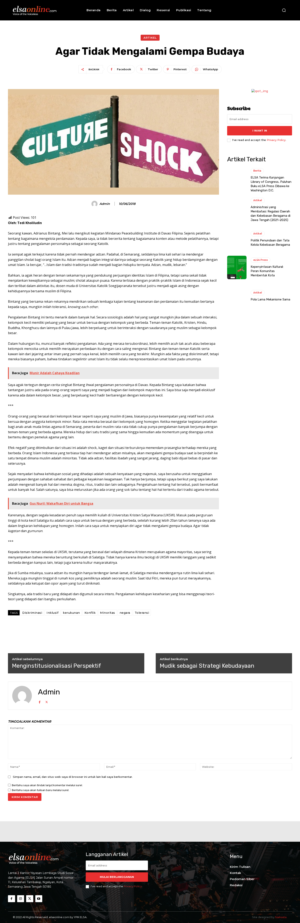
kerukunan (71, 613)
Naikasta (281, 917)
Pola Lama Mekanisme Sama (270, 299)
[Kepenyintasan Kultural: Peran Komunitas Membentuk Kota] (237, 267)
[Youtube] (38, 898)
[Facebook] (39, 701)
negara (125, 613)
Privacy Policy (276, 140)
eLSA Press (260, 259)
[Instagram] (20, 898)
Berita (257, 170)
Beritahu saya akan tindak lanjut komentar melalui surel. (47, 785)
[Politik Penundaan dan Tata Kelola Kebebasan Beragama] (237, 239)
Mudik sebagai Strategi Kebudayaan (207, 665)
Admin (104, 204)
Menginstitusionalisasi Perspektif (56, 665)
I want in (259, 130)
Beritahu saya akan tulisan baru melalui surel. (40, 790)
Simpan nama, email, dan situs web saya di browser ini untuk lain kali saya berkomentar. (73, 776)
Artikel (150, 37)
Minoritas (107, 613)
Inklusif (52, 613)
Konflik (90, 613)
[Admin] (95, 204)
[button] (284, 10)
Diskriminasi (32, 613)
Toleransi (142, 613)
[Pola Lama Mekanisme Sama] (237, 296)
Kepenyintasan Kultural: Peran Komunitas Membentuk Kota (267, 271)
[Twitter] (46, 701)
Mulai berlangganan (117, 876)
